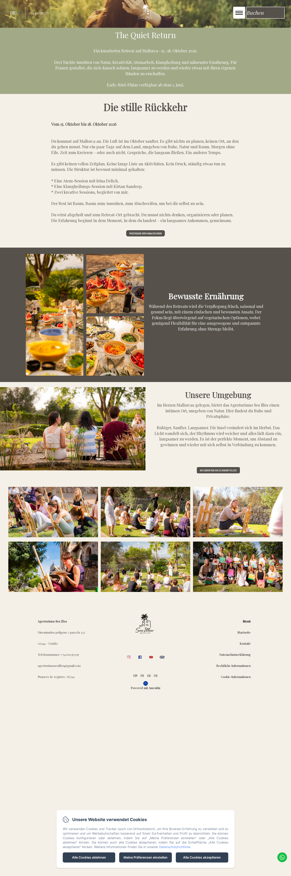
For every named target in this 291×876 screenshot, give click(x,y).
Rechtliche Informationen (233, 666)
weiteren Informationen (145, 233)
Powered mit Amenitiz (145, 688)
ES (149, 676)
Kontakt (245, 643)
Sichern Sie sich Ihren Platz (218, 470)
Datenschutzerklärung (235, 655)
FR (142, 676)
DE (156, 676)
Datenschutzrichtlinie (174, 847)
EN (135, 676)
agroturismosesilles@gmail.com (59, 666)
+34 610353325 (38, 13)
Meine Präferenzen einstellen (145, 857)
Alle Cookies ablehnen (89, 857)
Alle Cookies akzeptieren (202, 857)
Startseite (244, 632)
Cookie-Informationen (236, 677)
